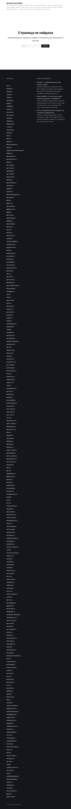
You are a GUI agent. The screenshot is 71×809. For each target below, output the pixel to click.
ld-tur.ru (8, 685)
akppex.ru (9, 188)
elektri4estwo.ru (11, 650)
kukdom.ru (9, 670)
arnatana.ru (9, 315)
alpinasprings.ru (11, 218)
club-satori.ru (10, 573)
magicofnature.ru (11, 708)
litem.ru (8, 700)
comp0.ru (9, 597)
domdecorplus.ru (11, 617)
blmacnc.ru (9, 482)
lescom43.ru (10, 688)
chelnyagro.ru (10, 541)
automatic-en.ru (11, 362)
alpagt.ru (9, 212)
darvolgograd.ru (11, 603)
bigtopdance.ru (10, 473)
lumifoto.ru (9, 702)
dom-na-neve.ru (11, 620)
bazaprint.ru (10, 435)
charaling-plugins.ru (12, 538)
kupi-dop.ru (9, 673)
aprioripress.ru (10, 282)
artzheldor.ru (10, 332)
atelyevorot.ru (10, 350)
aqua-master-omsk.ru (12, 285)
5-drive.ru (9, 127)
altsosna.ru (9, 227)
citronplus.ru (10, 562)
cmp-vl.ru (9, 576)
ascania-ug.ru (10, 335)
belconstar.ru (10, 438)
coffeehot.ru (10, 585)
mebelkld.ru (9, 723)
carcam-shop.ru (11, 517)
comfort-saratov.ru (12, 594)
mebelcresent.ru (11, 720)
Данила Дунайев (14, 3)
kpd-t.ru (8, 658)
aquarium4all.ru (10, 288)
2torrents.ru (10, 112)
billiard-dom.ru (10, 476)
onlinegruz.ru (10, 785)
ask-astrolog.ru (10, 338)
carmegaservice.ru (11, 520)
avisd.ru (8, 385)
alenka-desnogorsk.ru (13, 194)
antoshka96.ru (10, 262)
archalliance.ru (10, 291)
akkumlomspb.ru (11, 183)
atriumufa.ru (10, 353)
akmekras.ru (10, 185)
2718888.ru (9, 106)
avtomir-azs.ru (10, 406)
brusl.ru (8, 500)
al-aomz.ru (9, 191)
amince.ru (9, 232)
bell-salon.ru (10, 444)
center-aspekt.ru (11, 526)
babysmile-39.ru (11, 420)
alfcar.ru (8, 200)
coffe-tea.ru (10, 588)
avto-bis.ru (9, 391)
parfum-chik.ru (10, 796)
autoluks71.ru (10, 359)
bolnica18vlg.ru (10, 488)
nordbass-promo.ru (12, 767)
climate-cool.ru (10, 570)
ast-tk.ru (9, 347)
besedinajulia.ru (11, 453)
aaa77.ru (8, 138)
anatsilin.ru (9, 238)
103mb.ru (9, 94)
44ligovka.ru (10, 121)
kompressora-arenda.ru (13, 656)
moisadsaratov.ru (11, 741)
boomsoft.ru (10, 491)
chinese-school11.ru (12, 547)
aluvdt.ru (9, 230)
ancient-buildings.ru (12, 241)
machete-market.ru (12, 705)
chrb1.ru (8, 550)
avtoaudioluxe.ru (11, 388)
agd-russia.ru (10, 168)
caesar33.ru (10, 509)
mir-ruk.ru (9, 735)
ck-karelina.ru (10, 564)
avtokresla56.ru (11, 400)
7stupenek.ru (10, 130)
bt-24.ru (8, 503)
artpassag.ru (10, 326)
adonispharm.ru (11, 156)
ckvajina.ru (9, 567)
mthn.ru (8, 752)
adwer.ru (9, 162)
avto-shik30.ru (10, 409)
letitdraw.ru (9, 691)
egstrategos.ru (10, 644)
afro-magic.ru (10, 165)
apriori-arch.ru (10, 279)
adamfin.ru (9, 153)
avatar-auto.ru (10, 376)
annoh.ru (9, 250)
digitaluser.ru (10, 606)
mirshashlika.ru (10, 738)
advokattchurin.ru (11, 159)
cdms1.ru (9, 523)
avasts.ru (9, 373)
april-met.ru (9, 277)
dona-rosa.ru (10, 623)
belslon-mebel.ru (11, 450)
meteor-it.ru (10, 729)
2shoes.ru (9, 109)
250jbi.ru (9, 103)
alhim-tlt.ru (9, 203)
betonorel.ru (10, 465)
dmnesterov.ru (10, 608)
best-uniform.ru (11, 462)
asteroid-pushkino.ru (12, 341)
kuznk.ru (9, 676)
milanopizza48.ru (11, 732)
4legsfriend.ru (10, 124)
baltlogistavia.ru (11, 426)
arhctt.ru (8, 303)
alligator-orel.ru (10, 209)
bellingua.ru (9, 441)
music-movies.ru (11, 755)
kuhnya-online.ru (11, 667)
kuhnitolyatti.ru (10, 664)
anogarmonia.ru (11, 253)
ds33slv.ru (9, 632)
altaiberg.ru (9, 221)
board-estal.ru (10, 485)
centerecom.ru (10, 532)
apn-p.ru (9, 274)
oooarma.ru (9, 788)
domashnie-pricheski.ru (13, 614)
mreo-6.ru (9, 750)
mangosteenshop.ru (12, 711)
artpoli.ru (9, 329)
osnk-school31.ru (11, 791)
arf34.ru (8, 297)
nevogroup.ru (10, 758)
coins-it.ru (9, 591)
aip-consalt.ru (10, 174)
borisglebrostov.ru (11, 494)
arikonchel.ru (10, 306)
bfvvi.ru (8, 468)
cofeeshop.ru (10, 582)
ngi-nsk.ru (9, 761)
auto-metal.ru (10, 365)
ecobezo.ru (9, 635)
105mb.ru (9, 97)
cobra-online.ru (11, 579)
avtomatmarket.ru (11, 403)
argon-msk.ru (10, 300)
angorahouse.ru (11, 247)
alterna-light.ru (10, 224)
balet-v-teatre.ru (11, 423)
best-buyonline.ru (11, 456)
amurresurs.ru (10, 235)
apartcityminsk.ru (11, 268)
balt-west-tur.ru (11, 429)
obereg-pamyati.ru (12, 779)
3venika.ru (9, 118)
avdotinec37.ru (10, 379)
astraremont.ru (10, 344)
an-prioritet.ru (10, 256)
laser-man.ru (10, 682)
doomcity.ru (9, 626)
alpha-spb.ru (10, 215)
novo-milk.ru (10, 770)
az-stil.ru (9, 418)
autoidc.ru (9, 356)
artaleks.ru (9, 318)
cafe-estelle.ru (10, 512)
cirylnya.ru (9, 559)
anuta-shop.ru (10, 265)
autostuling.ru (10, 368)
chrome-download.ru (12, 553)
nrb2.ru (8, 773)
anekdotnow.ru (10, 244)
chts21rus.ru (10, 556)
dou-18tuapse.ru (11, 629)
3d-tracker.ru (10, 115)
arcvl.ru (8, 294)
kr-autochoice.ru (11, 661)
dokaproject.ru (10, 611)
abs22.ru (9, 147)
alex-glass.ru (10, 197)
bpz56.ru (9, 497)
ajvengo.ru (9, 180)
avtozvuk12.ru (10, 412)
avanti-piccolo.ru (11, 371)
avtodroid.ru (10, 394)
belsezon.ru (10, 447)
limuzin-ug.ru (10, 697)
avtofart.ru (9, 397)
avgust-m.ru (10, 382)
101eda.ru (9, 91)
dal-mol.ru (9, 600)
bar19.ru (8, 432)
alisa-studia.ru (10, 206)
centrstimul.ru (10, 535)
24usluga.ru (10, 100)
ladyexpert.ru (10, 679)
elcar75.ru (9, 647)
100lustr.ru (9, 89)
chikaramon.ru (10, 544)
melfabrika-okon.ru (12, 726)
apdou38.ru (9, 271)
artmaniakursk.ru (11, 324)
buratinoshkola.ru (11, 506)
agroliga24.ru (10, 171)
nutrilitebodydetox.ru (12, 776)
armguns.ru (9, 309)
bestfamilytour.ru (11, 459)
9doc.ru (8, 136)
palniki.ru (9, 794)
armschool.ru (10, 312)
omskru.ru (9, 782)
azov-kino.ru (10, 415)
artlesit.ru (9, 321)
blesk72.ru (9, 479)
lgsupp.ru (9, 694)
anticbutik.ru (10, 259)
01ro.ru (8, 86)
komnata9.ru (10, 653)
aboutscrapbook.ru (12, 144)
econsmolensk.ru (11, 638)
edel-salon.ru (10, 641)
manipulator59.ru (11, 714)
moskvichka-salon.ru (12, 747)
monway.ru (9, 744)
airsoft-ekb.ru (10, 177)
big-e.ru (8, 470)
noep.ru (8, 764)
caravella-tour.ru (11, 514)
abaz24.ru (9, 141)
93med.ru (9, 133)
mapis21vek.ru (10, 717)
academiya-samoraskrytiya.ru (15, 150)
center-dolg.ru (10, 529)
